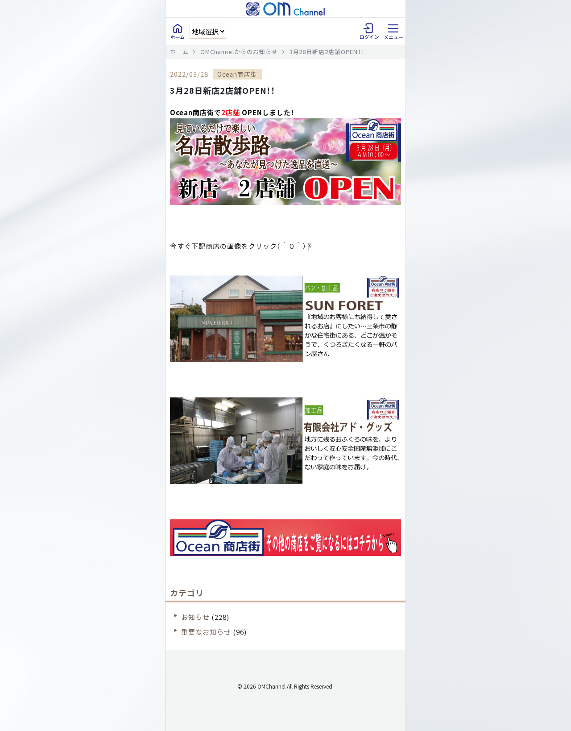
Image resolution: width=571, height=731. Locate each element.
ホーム (179, 51)
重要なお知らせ (206, 631)
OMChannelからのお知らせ (239, 51)
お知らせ (195, 617)
